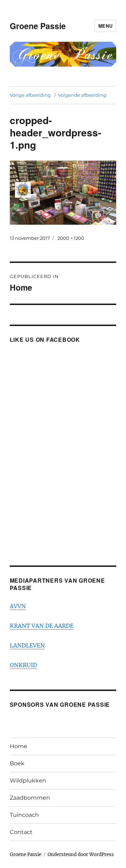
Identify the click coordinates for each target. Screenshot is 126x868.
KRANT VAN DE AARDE (42, 625)
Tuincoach (24, 815)
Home (18, 746)
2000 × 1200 (70, 238)
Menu (105, 25)
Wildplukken (28, 780)
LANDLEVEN (27, 645)
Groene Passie (38, 26)
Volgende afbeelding (82, 95)
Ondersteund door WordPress (81, 854)
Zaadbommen (30, 797)
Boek (17, 763)
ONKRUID (23, 665)
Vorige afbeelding (30, 95)
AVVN (18, 606)
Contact (21, 832)
